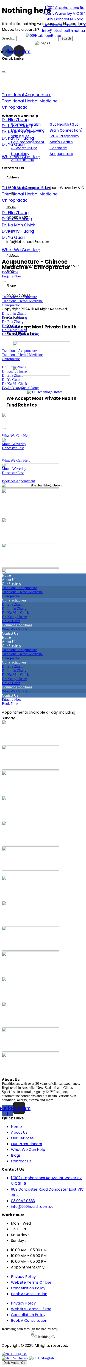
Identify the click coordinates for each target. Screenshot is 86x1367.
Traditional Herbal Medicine (30, 101)
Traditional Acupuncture (26, 95)
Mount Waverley (14, 444)
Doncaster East (13, 448)
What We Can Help (21, 157)
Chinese (23, 1358)
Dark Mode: (12, 1362)
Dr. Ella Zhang (15, 119)
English (21, 1354)
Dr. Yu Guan (13, 144)
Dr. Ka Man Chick (18, 132)
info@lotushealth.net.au (63, 30)
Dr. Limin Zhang (17, 126)
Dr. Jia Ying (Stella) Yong (20, 334)
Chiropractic (15, 107)
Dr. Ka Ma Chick (14, 330)
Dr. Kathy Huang (18, 138)
